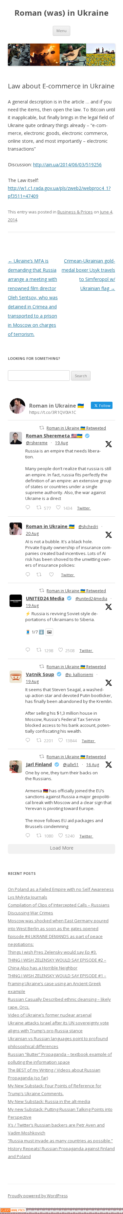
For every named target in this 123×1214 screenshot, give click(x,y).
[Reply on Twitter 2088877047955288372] (29, 835)
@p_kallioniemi (79, 674)
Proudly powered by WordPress (38, 1196)
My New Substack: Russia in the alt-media (49, 1101)
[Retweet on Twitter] (41, 427)
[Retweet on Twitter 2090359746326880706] (41, 574)
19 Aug (61, 443)
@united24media (91, 598)
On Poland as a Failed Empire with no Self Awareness (61, 889)
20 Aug (32, 533)
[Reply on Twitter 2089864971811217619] (29, 649)
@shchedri (88, 526)
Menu (61, 30)
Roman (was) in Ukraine (61, 13)
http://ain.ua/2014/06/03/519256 (67, 164)
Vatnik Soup (40, 674)
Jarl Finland (39, 764)
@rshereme (37, 443)
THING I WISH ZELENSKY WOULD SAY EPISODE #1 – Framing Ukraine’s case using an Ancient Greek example (57, 983)
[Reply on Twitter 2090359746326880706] (29, 574)
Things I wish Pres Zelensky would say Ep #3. (52, 952)
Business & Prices (75, 212)
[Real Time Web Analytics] (13, 1211)
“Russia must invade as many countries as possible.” (60, 1141)
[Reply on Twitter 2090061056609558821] (29, 507)
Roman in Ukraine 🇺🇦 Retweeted (76, 428)
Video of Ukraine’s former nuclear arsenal (50, 1015)
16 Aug (92, 764)
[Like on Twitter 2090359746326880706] (53, 574)
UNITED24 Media (45, 598)
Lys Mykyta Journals (27, 897)
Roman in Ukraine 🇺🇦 (50, 526)
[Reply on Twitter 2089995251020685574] (29, 740)
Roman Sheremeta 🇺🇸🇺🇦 (54, 435)
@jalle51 (71, 764)
